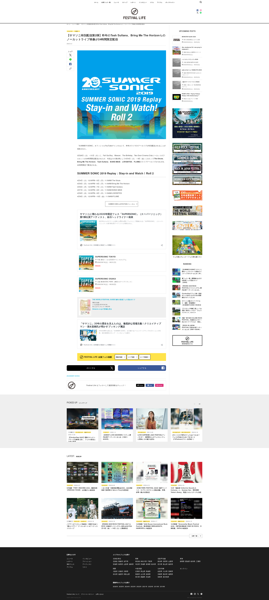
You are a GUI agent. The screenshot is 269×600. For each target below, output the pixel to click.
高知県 (148, 577)
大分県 (165, 571)
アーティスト (87, 564)
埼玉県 (137, 564)
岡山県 (143, 571)
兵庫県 (126, 571)
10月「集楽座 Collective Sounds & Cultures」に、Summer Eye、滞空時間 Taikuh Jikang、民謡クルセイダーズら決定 (186, 490)
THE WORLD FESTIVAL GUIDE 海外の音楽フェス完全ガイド (113, 299)
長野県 (165, 561)
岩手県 (126, 561)
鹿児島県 (166, 577)
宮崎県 (170, 571)
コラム (152, 2)
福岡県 (170, 574)
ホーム (96, 2)
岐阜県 (193, 561)
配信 (78, 24)
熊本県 (165, 574)
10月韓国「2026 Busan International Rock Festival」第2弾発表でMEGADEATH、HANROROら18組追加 (151, 526)
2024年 (127, 586)
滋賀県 (120, 574)
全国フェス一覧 (106, 2)
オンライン (184, 568)
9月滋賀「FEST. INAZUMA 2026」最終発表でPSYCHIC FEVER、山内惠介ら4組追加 (82, 489)
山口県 (143, 574)
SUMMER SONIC (74, 376)
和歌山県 (127, 574)
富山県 (165, 564)
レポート (133, 2)
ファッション (87, 561)
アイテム (159, 2)
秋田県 (120, 564)
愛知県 (187, 561)
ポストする (90, 368)
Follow (141, 385)
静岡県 (182, 561)
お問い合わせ (100, 594)
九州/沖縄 (161, 568)
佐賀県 (160, 571)
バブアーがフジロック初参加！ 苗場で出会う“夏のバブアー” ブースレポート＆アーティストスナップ (82, 526)
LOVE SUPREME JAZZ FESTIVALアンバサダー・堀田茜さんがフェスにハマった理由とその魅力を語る (151, 437)
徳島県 (148, 574)
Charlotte (199, 597)
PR (71, 432)
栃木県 (153, 564)
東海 (181, 558)
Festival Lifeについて (73, 594)
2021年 (144, 586)
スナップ (124, 2)
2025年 (121, 586)
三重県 (198, 561)
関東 (136, 558)
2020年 (150, 586)
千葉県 (150, 561)
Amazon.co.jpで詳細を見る (102, 309)
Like (150, 385)
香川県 (137, 577)
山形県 (126, 564)
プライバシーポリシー (87, 594)
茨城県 (143, 564)
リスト (106, 432)
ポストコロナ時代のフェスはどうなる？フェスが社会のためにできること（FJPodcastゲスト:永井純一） (186, 437)
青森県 (120, 561)
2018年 (162, 586)
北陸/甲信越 (162, 558)
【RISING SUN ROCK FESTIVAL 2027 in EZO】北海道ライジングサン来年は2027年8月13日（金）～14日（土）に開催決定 (116, 526)
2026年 (115, 586)
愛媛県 (143, 577)
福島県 (131, 564)
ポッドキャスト (170, 2)
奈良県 (115, 574)
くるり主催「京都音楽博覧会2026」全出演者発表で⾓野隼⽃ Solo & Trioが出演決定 (116, 489)
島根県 (148, 571)
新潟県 (160, 561)
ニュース (116, 2)
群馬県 (148, 564)
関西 (114, 568)
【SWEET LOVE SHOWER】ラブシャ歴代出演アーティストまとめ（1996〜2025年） (117, 437)
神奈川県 (144, 561)
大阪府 (115, 571)
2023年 (133, 586)
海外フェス (87, 432)
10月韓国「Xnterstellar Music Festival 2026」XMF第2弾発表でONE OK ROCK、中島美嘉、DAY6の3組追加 (186, 526)
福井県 (170, 564)
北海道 (115, 561)
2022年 (139, 586)
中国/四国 (138, 568)
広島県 (137, 571)
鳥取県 (137, 574)
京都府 (120, 571)
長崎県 (160, 577)
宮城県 (115, 564)
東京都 (137, 561)
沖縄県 (160, 574)
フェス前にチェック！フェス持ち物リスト (187, 257)
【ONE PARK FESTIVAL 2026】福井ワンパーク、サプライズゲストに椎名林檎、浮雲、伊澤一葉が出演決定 (151, 490)
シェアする (142, 368)
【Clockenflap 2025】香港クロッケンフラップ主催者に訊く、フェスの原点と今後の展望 (82, 439)
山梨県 (170, 561)
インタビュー (143, 2)
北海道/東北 (117, 558)
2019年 (156, 586)
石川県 (160, 564)
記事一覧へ (195, 536)
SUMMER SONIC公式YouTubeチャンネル (121, 204)
